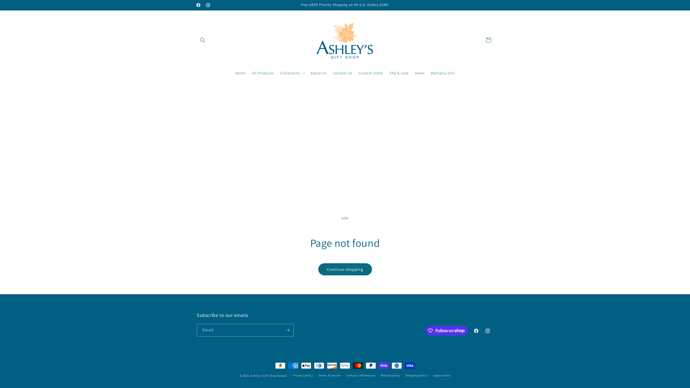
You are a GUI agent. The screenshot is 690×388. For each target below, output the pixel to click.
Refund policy (390, 375)
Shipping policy (416, 375)
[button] (203, 40)
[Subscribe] (288, 330)
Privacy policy (303, 375)
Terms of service (329, 375)
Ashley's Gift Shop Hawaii (269, 375)
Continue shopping (345, 269)
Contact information (360, 375)
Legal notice (441, 375)
